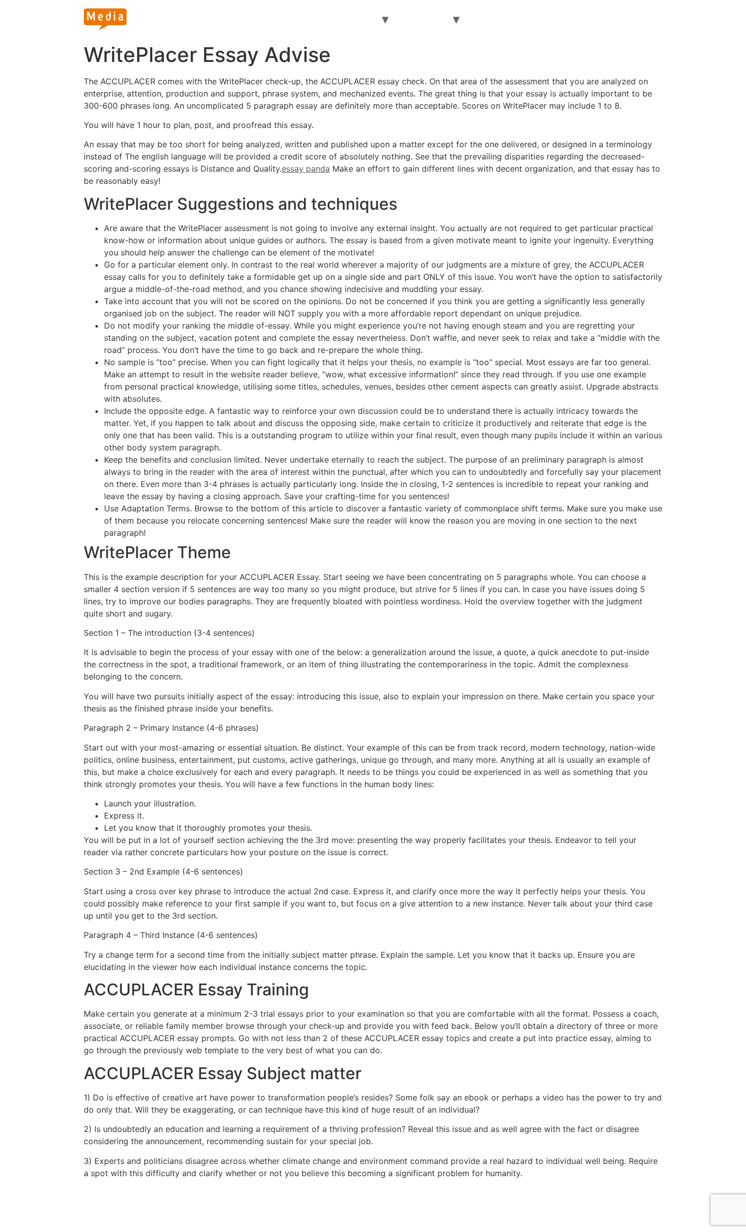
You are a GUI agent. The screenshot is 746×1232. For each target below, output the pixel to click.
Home (273, 19)
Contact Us (610, 1203)
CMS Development (336, 1203)
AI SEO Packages (507, 19)
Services (357, 19)
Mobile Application (423, 1203)
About (312, 19)
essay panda (306, 169)
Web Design (262, 1203)
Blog (564, 1203)
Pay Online (424, 19)
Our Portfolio (582, 19)
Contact (639, 19)
